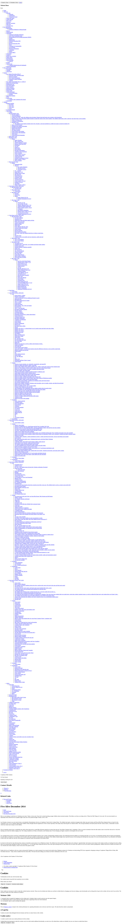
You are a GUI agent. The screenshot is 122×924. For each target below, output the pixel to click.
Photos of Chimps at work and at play (23, 393)
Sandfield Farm (18, 483)
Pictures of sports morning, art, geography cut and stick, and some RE (30, 364)
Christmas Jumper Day (20, 317)
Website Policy (6, 863)
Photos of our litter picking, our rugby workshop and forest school (29, 369)
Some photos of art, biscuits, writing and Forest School (27, 443)
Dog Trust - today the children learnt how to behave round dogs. (29, 233)
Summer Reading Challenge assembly (23, 247)
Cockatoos (14, 399)
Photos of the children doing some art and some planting (27, 374)
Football (16, 577)
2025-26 (16, 165)
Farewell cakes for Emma (20, 635)
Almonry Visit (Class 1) (14, 768)
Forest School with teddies (20, 658)
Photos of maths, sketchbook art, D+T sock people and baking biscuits (30, 453)
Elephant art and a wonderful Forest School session (26, 532)
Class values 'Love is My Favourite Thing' (24, 652)
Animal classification (19, 223)
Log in (20, 2)
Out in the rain (18, 346)
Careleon (11, 735)
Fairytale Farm (18, 188)
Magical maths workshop (20, 636)
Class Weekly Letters (19, 422)
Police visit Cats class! (20, 221)
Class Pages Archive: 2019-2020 (16, 420)
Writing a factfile (18, 497)
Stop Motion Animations (23, 210)
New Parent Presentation (14, 78)
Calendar (8, 70)
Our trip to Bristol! (19, 217)
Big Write (17, 579)
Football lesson (18, 621)
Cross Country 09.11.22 (23, 284)
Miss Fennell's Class (13, 161)
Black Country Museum (20, 584)
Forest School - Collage (20, 295)
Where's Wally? (18, 529)
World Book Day (18, 175)
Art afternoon (18, 612)
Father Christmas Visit (17, 119)
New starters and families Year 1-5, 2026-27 (16, 81)
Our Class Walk (18, 341)
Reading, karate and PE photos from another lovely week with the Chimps (31, 548)
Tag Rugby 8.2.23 (19, 243)
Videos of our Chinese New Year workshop (24, 431)
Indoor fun (17, 342)
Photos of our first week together (22, 398)
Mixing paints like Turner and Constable (24, 650)
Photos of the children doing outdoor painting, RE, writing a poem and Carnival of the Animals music (37, 366)
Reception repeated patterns (21, 309)
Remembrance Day (19, 332)
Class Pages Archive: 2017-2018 (16, 580)
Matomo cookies (8, 906)
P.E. (15, 234)
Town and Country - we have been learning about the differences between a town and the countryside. (37, 348)
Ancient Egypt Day (19, 179)
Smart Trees (17, 225)
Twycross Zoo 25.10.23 (23, 212)
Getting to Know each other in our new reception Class (21, 736)
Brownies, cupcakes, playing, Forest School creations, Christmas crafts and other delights (34, 544)
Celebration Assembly (14, 759)
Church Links (9, 64)
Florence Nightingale (19, 323)
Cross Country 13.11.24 (20, 154)
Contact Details (9, 19)
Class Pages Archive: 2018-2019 (16, 462)
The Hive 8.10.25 (21, 168)
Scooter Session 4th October (21, 228)
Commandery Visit (13, 716)
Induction (11, 14)
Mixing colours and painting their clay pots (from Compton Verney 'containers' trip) (33, 618)
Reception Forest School (20, 486)
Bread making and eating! (20, 231)
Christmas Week (18, 177)
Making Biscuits (18, 412)
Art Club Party (12, 719)
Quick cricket (18, 673)
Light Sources (18, 320)
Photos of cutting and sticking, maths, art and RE (25, 365)
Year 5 (10, 108)
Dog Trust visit (18, 253)
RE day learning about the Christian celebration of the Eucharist (29, 513)
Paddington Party (18, 647)
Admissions (8, 53)
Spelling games (18, 613)
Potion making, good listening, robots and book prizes (27, 551)
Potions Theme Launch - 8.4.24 (25, 207)
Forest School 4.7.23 (22, 263)
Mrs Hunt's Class (13, 137)
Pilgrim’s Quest (12, 745)
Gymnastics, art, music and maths (22, 538)
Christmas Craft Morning (17, 121)
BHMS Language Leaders (15, 752)
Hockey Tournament (22, 287)
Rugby (16, 576)
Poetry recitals (18, 661)
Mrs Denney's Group (16, 699)
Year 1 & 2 (11, 105)
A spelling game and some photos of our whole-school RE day (29, 547)
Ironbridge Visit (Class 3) (14, 767)
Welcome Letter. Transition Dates (16, 75)
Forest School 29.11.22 (23, 281)
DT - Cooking (18, 170)
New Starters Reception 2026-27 (13, 74)
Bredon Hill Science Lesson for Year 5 (23, 670)
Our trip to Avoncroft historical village (23, 449)
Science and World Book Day (15, 757)
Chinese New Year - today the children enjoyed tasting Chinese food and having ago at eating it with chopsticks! (37, 117)
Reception (11, 104)
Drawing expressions (19, 610)
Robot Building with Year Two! (22, 487)
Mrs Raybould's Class (14, 113)
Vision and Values (10, 18)
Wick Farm (17, 607)
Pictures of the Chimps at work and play (24, 387)
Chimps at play (18, 627)
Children (5, 102)
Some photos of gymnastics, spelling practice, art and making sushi (29, 539)
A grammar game (18, 510)
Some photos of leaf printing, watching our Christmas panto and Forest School (32, 380)
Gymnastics (20, 209)
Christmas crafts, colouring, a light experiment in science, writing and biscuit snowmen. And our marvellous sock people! (42, 436)
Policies (8, 30)
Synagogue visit (18, 502)
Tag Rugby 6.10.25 (22, 169)
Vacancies (8, 22)
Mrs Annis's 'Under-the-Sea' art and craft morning (26, 622)
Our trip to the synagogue (20, 628)
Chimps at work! (18, 397)
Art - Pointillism (15, 691)
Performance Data (10, 89)
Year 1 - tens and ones (19, 308)
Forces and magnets (19, 407)
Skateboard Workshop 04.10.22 (25, 289)
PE (15, 415)
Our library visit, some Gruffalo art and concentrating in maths (28, 518)
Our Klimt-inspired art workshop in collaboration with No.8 (28, 521)
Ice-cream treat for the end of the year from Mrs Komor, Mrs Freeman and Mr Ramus (34, 496)
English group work (19, 245)
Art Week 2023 (12, 703)
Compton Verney (13, 715)
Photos (13, 139)
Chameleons (14, 418)
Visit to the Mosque (22, 277)
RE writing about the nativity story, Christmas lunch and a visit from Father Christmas (34, 439)
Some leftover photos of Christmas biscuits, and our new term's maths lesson (32, 542)
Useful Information (10, 91)
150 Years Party (12, 740)
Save (13, 922)
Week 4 (16, 557)
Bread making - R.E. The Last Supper (23, 305)
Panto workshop (18, 153)
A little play (17, 501)
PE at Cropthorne (13, 755)
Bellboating (17, 147)
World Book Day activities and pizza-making (25, 644)
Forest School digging (19, 511)
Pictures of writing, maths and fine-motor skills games (27, 395)
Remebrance (12, 733)
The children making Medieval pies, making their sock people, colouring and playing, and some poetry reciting (39, 450)
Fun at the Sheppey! (19, 313)
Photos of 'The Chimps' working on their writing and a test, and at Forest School (32, 368)
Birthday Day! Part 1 (19, 331)
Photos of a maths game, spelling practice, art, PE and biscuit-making (30, 546)
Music (10, 44)
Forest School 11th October (18, 131)
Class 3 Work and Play (14, 753)
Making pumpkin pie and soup (21, 350)
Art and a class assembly (20, 516)
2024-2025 (11, 684)
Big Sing (11, 712)
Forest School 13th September (18, 132)
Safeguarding (9, 28)
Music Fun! (17, 359)
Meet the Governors (10, 23)
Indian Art (11, 706)
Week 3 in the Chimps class (21, 558)
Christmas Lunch (18, 402)
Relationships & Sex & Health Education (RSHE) (20, 37)
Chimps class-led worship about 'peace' (23, 623)
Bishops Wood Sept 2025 (20, 144)
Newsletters (8, 69)
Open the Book (12, 764)
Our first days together (20, 560)
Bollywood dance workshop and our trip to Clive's (26, 446)
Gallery (10, 112)
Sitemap (5, 861)
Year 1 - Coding (18, 301)
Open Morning (18, 570)
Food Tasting (20, 278)
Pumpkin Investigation (17, 127)
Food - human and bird (20, 401)
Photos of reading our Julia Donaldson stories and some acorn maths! (30, 389)
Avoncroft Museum (16, 116)
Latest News (9, 71)
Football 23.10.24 (19, 182)
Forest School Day (19, 315)
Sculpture (14, 692)
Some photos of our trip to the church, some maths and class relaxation (30, 454)
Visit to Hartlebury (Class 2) (15, 763)
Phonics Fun (17, 324)
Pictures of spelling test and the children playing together (27, 392)
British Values (18, 680)
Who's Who (9, 20)
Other (13, 701)
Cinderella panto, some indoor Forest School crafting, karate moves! (30, 441)
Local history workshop (20, 646)
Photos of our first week (20, 455)
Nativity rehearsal (19, 440)
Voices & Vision (12, 749)
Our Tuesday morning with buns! (22, 499)
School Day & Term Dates (12, 83)
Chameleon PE (12, 710)
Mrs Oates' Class (15, 200)
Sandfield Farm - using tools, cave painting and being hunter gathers (30, 244)
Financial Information (11, 66)
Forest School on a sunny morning (22, 631)
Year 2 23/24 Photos (19, 239)
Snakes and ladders (19, 345)
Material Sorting (18, 492)
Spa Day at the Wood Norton (24, 261)
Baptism (16, 472)
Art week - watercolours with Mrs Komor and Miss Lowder (28, 430)
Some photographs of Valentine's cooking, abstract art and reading (29, 535)
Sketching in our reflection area (22, 669)
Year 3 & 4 (11, 107)
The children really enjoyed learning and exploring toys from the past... (30, 589)
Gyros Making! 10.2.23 (23, 272)
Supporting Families (10, 95)
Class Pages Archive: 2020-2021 (16, 292)
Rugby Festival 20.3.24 (23, 197)
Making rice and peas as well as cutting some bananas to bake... (29, 343)
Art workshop (18, 572)
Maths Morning (12, 748)
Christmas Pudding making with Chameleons (19, 708)
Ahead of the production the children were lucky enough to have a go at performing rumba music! (36, 596)
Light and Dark (18, 411)
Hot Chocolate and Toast (20, 340)
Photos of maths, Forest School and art (23, 394)
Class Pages (9, 111)
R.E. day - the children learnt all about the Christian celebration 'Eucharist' (31, 467)
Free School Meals (10, 85)
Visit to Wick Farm (13, 747)
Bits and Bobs (12, 729)
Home (4, 10)
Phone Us (6, 788)
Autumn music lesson (19, 155)
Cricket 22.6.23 (21, 266)
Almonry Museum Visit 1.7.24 (24, 205)
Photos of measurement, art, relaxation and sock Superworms (28, 528)
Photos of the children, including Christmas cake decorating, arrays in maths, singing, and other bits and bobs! (39, 383)
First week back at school (20, 257)
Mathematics (12, 39)
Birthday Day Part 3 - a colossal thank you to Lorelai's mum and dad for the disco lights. (34, 328)
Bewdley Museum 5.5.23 (23, 268)
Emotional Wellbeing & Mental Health (17, 29)
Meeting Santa (18, 478)
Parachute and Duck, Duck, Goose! (23, 360)
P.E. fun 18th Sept (19, 356)
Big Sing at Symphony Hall (21, 655)
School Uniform (9, 86)
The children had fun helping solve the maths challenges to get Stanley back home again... (35, 595)
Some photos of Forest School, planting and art (25, 373)
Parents (5, 72)
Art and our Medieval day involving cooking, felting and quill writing (30, 445)
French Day (17, 195)
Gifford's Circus (18, 465)
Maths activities (18, 224)
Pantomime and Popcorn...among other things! (25, 314)
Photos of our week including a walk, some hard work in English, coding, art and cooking (35, 549)
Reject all (3, 884)
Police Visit (20, 276)
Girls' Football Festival (20, 672)
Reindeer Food (15, 122)
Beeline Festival (12, 707)
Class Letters (17, 582)
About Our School (13, 16)
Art (15, 416)
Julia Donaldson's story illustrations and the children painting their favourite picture (33, 388)
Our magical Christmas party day (22, 382)
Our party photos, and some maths (22, 370)
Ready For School (13, 76)
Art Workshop (18, 491)
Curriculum (8, 33)
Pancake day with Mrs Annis (21, 654)
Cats (13, 294)
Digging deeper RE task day (21, 571)
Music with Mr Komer (14, 725)
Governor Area (9, 25)
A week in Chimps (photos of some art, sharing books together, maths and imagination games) (35, 554)
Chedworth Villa (18, 156)
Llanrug (11, 738)
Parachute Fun (18, 306)
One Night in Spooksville (14, 720)
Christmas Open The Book (21, 151)
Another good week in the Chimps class (23, 556)
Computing (11, 50)
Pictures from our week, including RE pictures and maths (27, 390)
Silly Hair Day (18, 174)
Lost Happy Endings (19, 417)
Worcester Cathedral (13, 726)
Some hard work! (18, 506)
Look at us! (17, 409)
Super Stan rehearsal (19, 471)
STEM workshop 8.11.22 (23, 285)
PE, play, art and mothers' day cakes (23, 525)
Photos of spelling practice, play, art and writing (25, 385)
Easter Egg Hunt (18, 468)
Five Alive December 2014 (9, 813)
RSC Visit (11, 762)
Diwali (16, 327)
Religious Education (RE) (15, 41)
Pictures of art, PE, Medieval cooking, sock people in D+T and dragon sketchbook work (34, 448)
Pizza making (18, 149)
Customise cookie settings (17, 884)
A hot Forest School (19, 608)
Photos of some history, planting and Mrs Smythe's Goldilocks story (30, 371)
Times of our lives (13, 754)
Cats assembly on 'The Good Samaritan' (23, 477)
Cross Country (12, 734)
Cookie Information (7, 862)
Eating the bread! (18, 304)
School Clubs (9, 90)
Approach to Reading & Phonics (16, 34)
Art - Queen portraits (19, 250)
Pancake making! (16, 114)
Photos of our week (19, 435)
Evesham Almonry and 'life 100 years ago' (24, 637)
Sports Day (17, 500)
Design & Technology (14, 48)
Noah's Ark (17, 248)
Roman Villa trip (18, 574)
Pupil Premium (9, 58)
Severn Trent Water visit (20, 674)
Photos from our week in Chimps (22, 384)
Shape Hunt (17, 488)
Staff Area (8, 24)
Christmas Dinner (19, 312)
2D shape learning (16, 130)
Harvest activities (18, 230)
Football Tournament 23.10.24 (21, 158)
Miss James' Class (13, 136)
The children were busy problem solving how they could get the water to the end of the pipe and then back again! (40, 585)
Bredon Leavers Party (22, 264)
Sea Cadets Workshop (22, 167)
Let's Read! (17, 408)
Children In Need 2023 (14, 702)
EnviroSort (17, 145)
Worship (11, 94)
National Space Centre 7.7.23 (24, 262)
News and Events (7, 67)
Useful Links (9, 98)
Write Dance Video (19, 336)
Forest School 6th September (18, 135)
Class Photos (17, 191)
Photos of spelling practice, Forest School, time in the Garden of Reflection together (33, 378)
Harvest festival (18, 249)
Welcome (8, 13)
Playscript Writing (13, 761)
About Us (5, 11)
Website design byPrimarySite (10, 867)
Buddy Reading (18, 140)
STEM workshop (18, 252)
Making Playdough (16, 128)
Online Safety (9, 57)
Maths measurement (19, 616)
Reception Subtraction (20, 318)
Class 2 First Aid (12, 750)
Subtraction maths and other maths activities (24, 220)
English (10, 38)
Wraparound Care (10, 84)
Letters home (17, 567)
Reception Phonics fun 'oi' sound (22, 300)
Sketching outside (19, 630)
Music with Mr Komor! (17, 125)
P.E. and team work (19, 338)
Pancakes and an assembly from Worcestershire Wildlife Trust (28, 429)
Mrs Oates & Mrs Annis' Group (19, 697)
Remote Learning (10, 103)
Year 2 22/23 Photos (19, 240)
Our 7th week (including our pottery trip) (24, 553)
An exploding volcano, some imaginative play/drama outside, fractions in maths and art (34, 534)
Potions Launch (18, 178)
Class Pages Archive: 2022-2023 (16, 215)
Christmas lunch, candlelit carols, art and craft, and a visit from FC (29, 543)
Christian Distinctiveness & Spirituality (17, 65)
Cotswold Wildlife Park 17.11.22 (25, 282)
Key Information (7, 27)
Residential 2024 (13, 696)
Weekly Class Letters (19, 425)
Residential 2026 (18, 164)
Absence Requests (10, 88)
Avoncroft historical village (21, 642)
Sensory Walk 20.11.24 (17, 687)
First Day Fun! (18, 235)
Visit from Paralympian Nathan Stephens (18, 741)
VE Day (19, 267)
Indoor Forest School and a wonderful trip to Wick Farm (27, 533)
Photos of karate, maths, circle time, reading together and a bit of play (30, 540)
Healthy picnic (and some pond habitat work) (25, 609)
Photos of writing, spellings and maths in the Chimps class (28, 376)
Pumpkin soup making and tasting (19, 126)
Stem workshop (18, 160)
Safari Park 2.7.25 (19, 172)
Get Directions (8, 790)
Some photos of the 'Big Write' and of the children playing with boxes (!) (31, 519)
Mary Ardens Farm (19, 141)
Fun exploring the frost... (20, 474)
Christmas (17, 406)
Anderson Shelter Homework (24, 206)
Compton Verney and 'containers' (22, 624)
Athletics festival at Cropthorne (22, 507)
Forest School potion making (21, 347)
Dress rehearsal (18, 524)
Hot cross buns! (18, 520)
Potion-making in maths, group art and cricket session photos (28, 527)
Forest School (18, 229)
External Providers (13, 93)
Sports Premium (9, 60)
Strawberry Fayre (13, 711)
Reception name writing (20, 326)
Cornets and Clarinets (14, 758)
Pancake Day (18, 599)
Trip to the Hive (12, 731)
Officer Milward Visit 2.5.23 (24, 270)
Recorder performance (20, 150)
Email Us (6, 789)
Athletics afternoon (19, 617)
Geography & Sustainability (15, 46)
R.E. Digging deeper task (20, 482)
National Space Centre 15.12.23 (25, 211)
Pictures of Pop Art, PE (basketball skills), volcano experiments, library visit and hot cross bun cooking (37, 427)
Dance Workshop (18, 562)
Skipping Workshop (13, 744)
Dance (16, 568)
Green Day (17, 505)
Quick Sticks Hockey (19, 254)
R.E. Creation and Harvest (20, 565)
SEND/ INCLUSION (11, 56)
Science (10, 42)
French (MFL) (12, 52)
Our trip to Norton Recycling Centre (23, 523)
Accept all (8, 884)
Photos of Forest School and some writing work (25, 375)
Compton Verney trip (19, 530)
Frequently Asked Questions (15, 79)
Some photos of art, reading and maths (23, 509)
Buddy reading (18, 649)
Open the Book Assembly (23, 275)
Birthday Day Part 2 (19, 329)
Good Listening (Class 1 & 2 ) (16, 766)
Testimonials (12, 15)
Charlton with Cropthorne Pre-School (17, 99)
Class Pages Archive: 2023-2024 (16, 186)
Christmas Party (21, 280)
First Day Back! (18, 310)
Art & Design (12, 47)
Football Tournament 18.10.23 (24, 198)
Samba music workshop (20, 640)
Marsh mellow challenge (20, 256)
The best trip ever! (19, 586)
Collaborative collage (19, 638)
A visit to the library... (19, 590)
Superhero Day (18, 219)
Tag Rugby (17, 183)
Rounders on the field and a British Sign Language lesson (27, 504)
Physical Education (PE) (14, 43)
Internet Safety (18, 659)
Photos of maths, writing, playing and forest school (26, 379)
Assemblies (11, 724)
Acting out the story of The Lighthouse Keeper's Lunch (27, 298)
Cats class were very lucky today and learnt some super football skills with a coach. (33, 588)
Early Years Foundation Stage (15, 36)
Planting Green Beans (19, 296)
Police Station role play (20, 354)
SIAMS (8, 62)
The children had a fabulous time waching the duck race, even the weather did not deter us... (35, 591)
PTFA (7, 97)
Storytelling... (18, 333)
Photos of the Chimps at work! (21, 451)
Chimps (13, 362)
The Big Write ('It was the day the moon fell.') (25, 632)
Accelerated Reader (10, 109)
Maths (16, 413)
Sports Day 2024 (13, 694)
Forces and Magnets (19, 403)
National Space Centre (20, 173)
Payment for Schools (8, 769)
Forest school (18, 351)
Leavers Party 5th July (22, 203)
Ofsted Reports (9, 32)
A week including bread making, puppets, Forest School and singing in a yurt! (32, 552)
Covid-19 (8, 55)
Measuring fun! (18, 299)
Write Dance (14, 133)
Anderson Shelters (22, 271)
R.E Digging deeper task (20, 493)
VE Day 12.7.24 (21, 202)
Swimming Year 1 (19, 464)
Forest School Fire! (19, 651)
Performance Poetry (16, 689)
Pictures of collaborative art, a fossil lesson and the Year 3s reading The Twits (32, 426)
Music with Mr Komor (20, 334)
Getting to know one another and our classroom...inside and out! (29, 237)
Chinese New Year (19, 476)
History (10, 51)
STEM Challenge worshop (21, 142)
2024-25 (11, 61)
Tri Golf (16, 146)
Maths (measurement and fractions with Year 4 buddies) (27, 641)
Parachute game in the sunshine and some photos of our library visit (30, 514)
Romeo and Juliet (18, 668)
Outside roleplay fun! (19, 490)
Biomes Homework (22, 286)
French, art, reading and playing (22, 537)
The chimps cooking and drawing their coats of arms (26, 444)
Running (17, 193)
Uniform (11, 80)
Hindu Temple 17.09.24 (20, 159)
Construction (17, 604)
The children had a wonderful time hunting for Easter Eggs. (28, 593)
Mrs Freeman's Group (17, 698)
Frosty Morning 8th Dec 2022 (21, 226)
